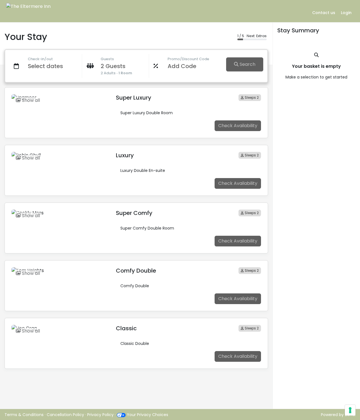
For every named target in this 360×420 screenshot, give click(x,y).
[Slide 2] (64, 93)
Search (246, 64)
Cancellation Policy (66, 414)
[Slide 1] (54, 93)
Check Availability (237, 125)
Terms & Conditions (24, 414)
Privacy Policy (100, 414)
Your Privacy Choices (147, 414)
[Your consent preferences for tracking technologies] (350, 410)
